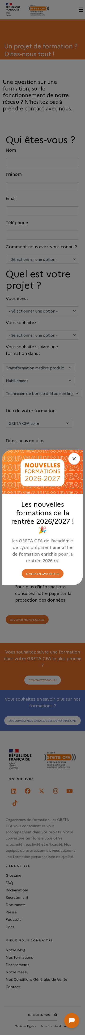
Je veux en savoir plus (42, 574)
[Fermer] (74, 459)
